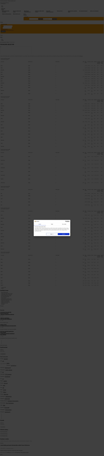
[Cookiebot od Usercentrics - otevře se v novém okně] (65, 221)
